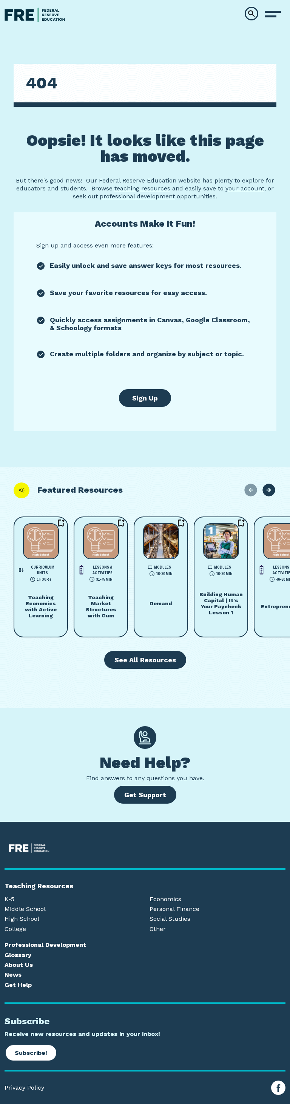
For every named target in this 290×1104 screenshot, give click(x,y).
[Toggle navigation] (272, 14)
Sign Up (145, 398)
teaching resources (142, 188)
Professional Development (45, 945)
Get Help (18, 985)
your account (244, 188)
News (13, 975)
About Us (19, 965)
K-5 (9, 899)
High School (22, 919)
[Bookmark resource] (61, 523)
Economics (165, 899)
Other (158, 929)
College (15, 929)
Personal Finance (174, 909)
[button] (251, 13)
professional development (137, 196)
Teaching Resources (39, 886)
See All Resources (145, 660)
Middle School (25, 909)
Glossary (18, 955)
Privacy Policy (24, 1088)
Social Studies (170, 919)
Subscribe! (31, 1052)
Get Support (145, 795)
